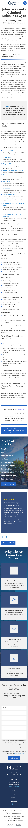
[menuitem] (7, 820)
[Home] (13, 3)
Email (3, 722)
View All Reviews (8, 542)
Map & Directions (14, 786)
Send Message (14, 758)
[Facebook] (12, 804)
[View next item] (6, 537)
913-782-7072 (14, 775)
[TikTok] (15, 804)
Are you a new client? (7, 727)
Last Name (5, 712)
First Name (5, 707)
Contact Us (14, 797)
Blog (14, 794)
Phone (3, 717)
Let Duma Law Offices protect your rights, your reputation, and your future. (14, 430)
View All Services (8, 484)
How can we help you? (8, 732)
